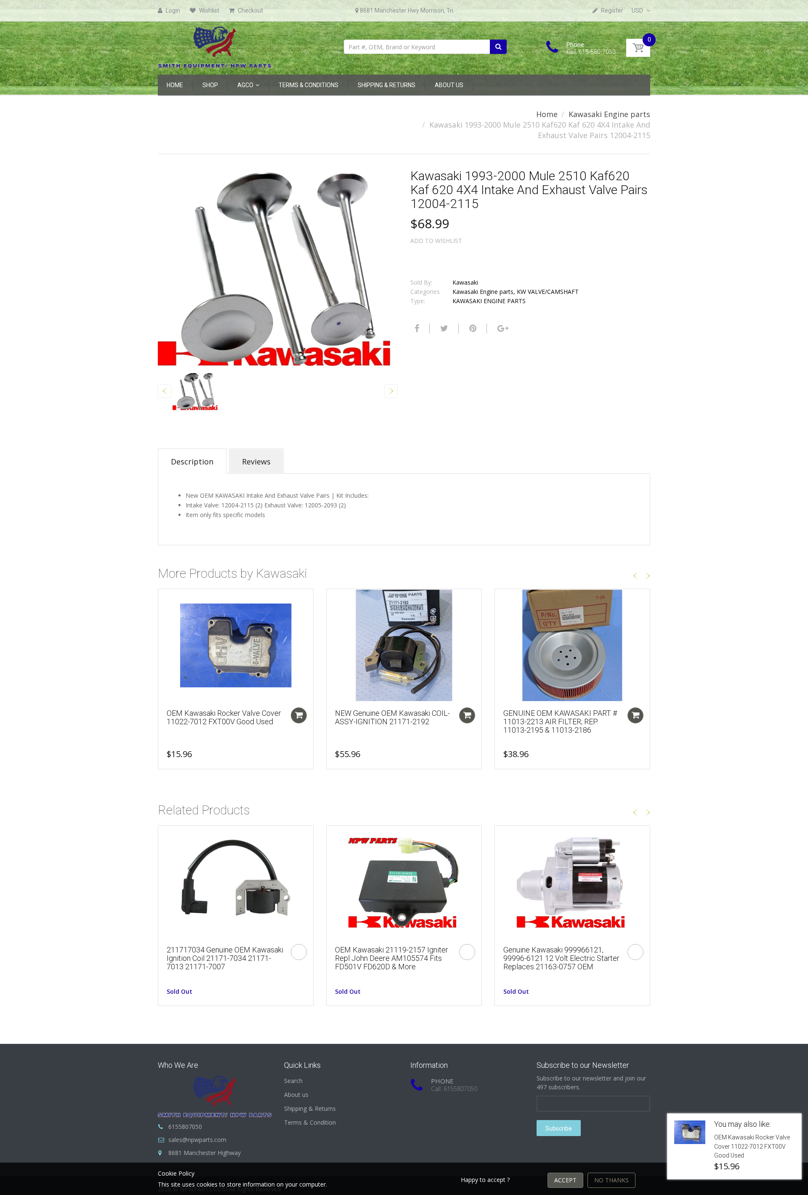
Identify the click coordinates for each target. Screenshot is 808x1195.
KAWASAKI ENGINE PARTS (489, 301)
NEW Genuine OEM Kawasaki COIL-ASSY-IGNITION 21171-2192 (392, 717)
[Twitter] (443, 328)
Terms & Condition (310, 1122)
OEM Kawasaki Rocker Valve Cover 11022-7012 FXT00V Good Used (224, 717)
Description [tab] (192, 461)
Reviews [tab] (256, 461)
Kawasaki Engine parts (609, 114)
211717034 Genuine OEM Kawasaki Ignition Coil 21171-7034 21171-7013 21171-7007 (225, 958)
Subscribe (558, 1128)
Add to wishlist (436, 241)
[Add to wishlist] (164, 599)
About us (296, 1095)
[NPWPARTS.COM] (214, 45)
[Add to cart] (299, 715)
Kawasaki (465, 282)
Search (293, 1081)
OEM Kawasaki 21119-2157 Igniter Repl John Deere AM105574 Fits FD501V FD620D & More (391, 958)
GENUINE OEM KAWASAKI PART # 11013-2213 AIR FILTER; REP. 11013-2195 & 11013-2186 (560, 721)
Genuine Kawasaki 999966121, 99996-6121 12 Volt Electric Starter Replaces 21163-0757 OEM (561, 958)
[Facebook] (415, 328)
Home (547, 114)
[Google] (501, 328)
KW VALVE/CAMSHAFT (548, 292)
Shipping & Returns (310, 1108)
